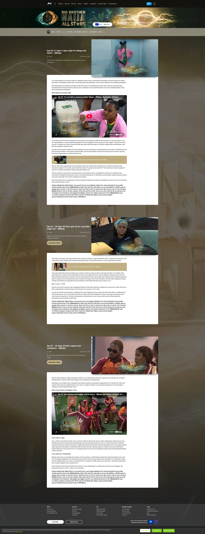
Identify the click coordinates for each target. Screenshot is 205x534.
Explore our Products (101, 509)
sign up (119, 307)
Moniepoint (60, 313)
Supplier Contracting (151, 515)
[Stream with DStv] (151, 522)
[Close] (202, 530)
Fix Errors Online (125, 511)
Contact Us (124, 515)
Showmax (66, 309)
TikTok (76, 311)
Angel (91, 301)
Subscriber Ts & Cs (151, 509)
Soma (105, 301)
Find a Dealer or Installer (101, 515)
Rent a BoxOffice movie (52, 513)
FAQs (148, 513)
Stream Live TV (50, 509)
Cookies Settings (145, 530)
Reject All (156, 530)
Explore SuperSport (76, 513)
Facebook (68, 311)
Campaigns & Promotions (152, 511)
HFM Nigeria (82, 313)
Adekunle (97, 301)
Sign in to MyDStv (126, 509)
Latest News (75, 515)
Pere (101, 301)
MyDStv (111, 303)
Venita (56, 82)
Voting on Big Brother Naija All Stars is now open (66, 301)
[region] (102, 530)
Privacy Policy (18, 531)
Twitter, (56, 311)
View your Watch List (51, 511)
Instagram (62, 311)
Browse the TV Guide (77, 509)
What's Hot (74, 511)
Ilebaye (123, 80)
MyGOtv (118, 303)
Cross (76, 277)
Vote (69, 305)
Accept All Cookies (169, 530)
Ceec (123, 287)
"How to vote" (89, 305)
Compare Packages (100, 511)
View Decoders (99, 513)
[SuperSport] (156, 522)
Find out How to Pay (126, 513)
